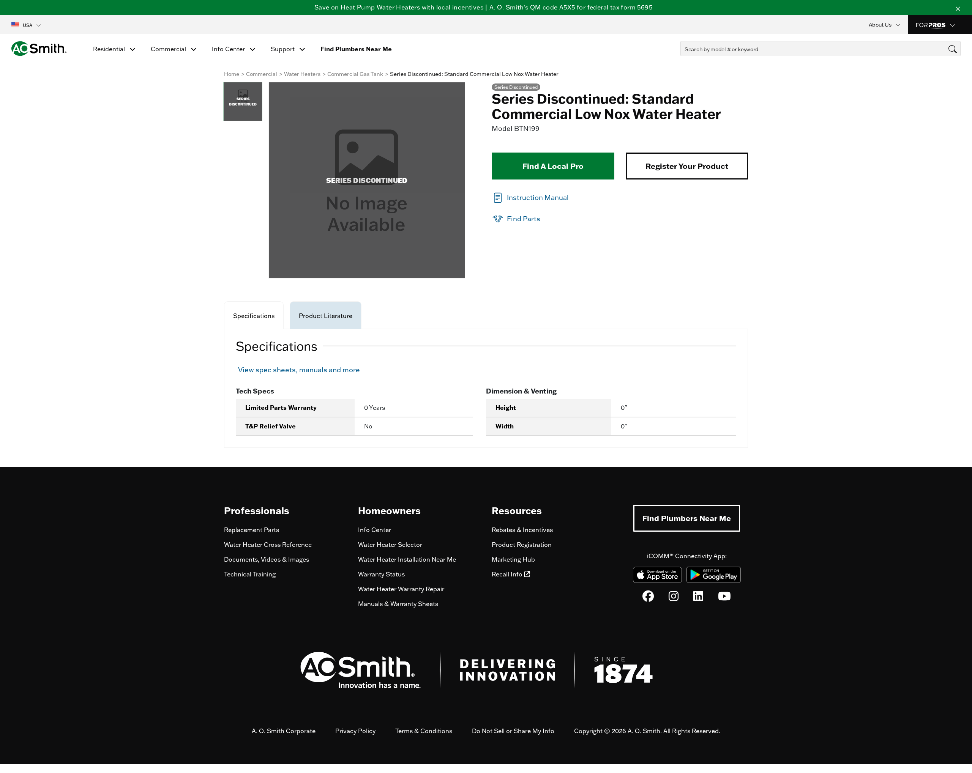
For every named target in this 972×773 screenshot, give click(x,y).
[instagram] (674, 598)
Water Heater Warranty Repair (401, 589)
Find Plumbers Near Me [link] (356, 49)
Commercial (261, 74)
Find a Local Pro (553, 166)
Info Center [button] (229, 49)
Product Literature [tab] (325, 316)
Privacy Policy (355, 731)
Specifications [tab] (254, 316)
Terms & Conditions (423, 731)
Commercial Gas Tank (355, 74)
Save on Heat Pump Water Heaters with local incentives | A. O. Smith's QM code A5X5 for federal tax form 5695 (483, 7)
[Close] (958, 7)
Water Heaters (302, 74)
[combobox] (820, 48)
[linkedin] (698, 598)
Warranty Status (381, 574)
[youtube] (724, 598)
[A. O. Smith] (38, 48)
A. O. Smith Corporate (284, 731)
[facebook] (648, 598)
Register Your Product (686, 166)
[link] (530, 197)
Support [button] (283, 49)
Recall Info (508, 574)
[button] (26, 24)
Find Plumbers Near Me (686, 518)
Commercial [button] (169, 49)
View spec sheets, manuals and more (299, 369)
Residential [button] (109, 49)
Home (231, 74)
